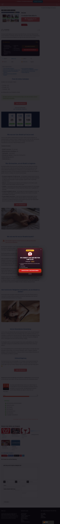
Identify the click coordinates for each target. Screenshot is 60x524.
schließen (30, 273)
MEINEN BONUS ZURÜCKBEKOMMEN (30, 270)
